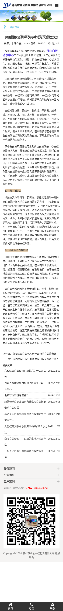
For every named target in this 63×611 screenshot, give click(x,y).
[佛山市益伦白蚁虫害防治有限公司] (27, 9)
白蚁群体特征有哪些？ (16, 395)
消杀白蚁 (20, 243)
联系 (52, 608)
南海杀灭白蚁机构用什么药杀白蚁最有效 (34, 353)
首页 (10, 608)
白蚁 (17, 91)
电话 (31, 608)
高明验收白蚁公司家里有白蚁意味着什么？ (35, 359)
